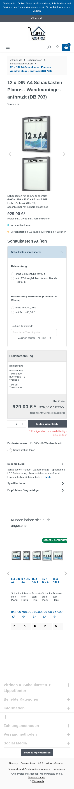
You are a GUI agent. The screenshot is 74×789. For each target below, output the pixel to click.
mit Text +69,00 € (25, 312)
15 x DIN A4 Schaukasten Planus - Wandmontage (47, 580)
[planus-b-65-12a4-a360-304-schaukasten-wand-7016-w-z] (37, 134)
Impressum (59, 769)
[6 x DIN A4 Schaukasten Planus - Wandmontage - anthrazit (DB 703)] (26, 556)
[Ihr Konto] (57, 47)
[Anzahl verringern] (11, 424)
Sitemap (13, 763)
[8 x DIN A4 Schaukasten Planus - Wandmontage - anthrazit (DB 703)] (16, 556)
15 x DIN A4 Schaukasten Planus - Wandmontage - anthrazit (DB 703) (36, 580)
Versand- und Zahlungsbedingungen (29, 769)
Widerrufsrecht (54, 763)
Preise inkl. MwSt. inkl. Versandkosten (28, 218)
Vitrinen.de (16, 60)
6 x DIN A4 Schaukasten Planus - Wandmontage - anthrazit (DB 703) (26, 580)
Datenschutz (28, 763)
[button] (10, 154)
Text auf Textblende (22, 326)
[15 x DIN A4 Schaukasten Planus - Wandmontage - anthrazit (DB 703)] (37, 556)
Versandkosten (36, 777)
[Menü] (8, 47)
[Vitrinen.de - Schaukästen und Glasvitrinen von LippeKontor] (37, 33)
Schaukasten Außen (27, 241)
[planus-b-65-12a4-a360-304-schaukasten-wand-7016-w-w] (37, 174)
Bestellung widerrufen (37, 752)
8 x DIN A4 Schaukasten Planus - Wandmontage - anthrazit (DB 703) (16, 580)
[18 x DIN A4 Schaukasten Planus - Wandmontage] (58, 556)
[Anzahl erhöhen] (22, 424)
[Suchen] (49, 47)
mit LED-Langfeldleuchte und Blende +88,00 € (36, 280)
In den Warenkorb (47, 423)
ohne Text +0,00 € (25, 307)
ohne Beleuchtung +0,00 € (30, 274)
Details (17, 626)
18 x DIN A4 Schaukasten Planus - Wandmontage (57, 580)
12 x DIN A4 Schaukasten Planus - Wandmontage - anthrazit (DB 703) (31, 69)
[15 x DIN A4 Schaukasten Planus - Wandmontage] (47, 556)
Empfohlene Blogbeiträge (23, 490)
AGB (40, 763)
